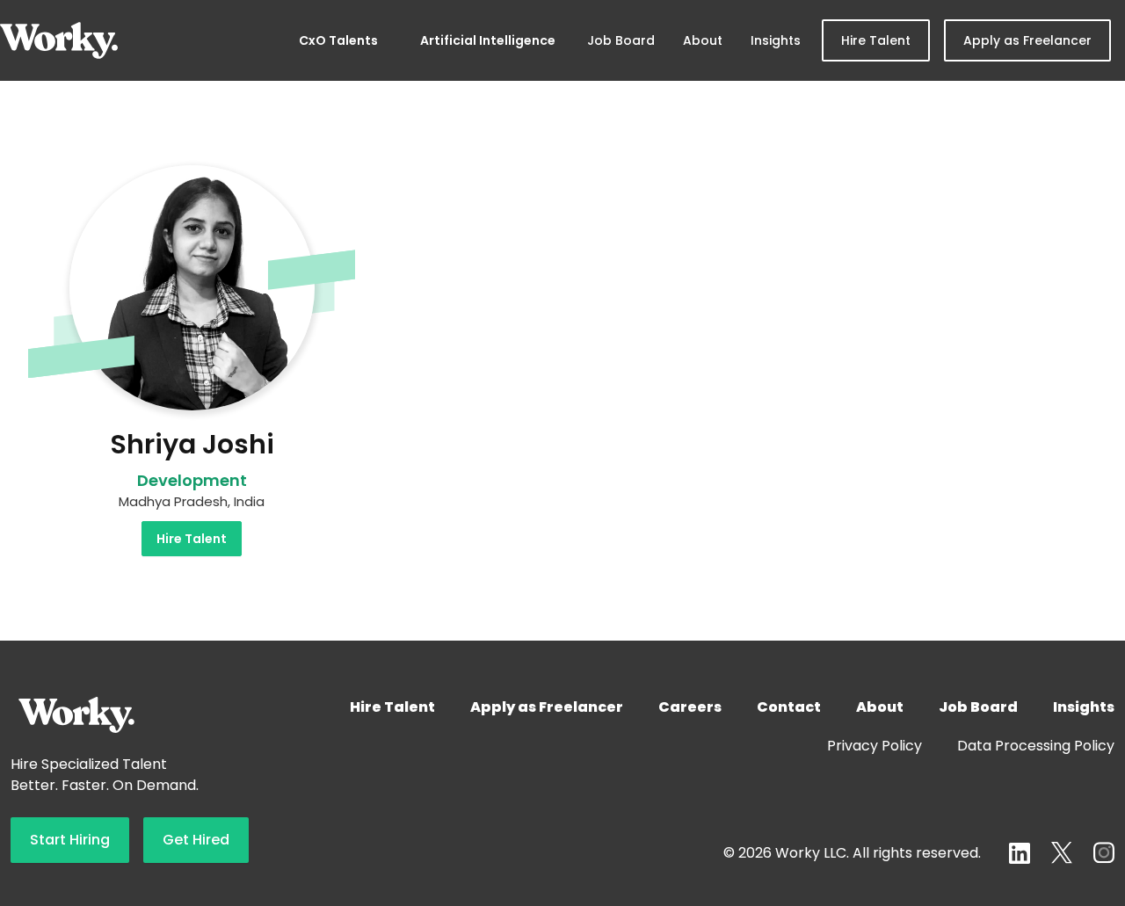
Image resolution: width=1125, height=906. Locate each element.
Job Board (621, 40)
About (702, 40)
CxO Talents (338, 40)
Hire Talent (876, 40)
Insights (776, 40)
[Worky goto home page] (59, 40)
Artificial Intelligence (487, 40)
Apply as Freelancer (1027, 40)
